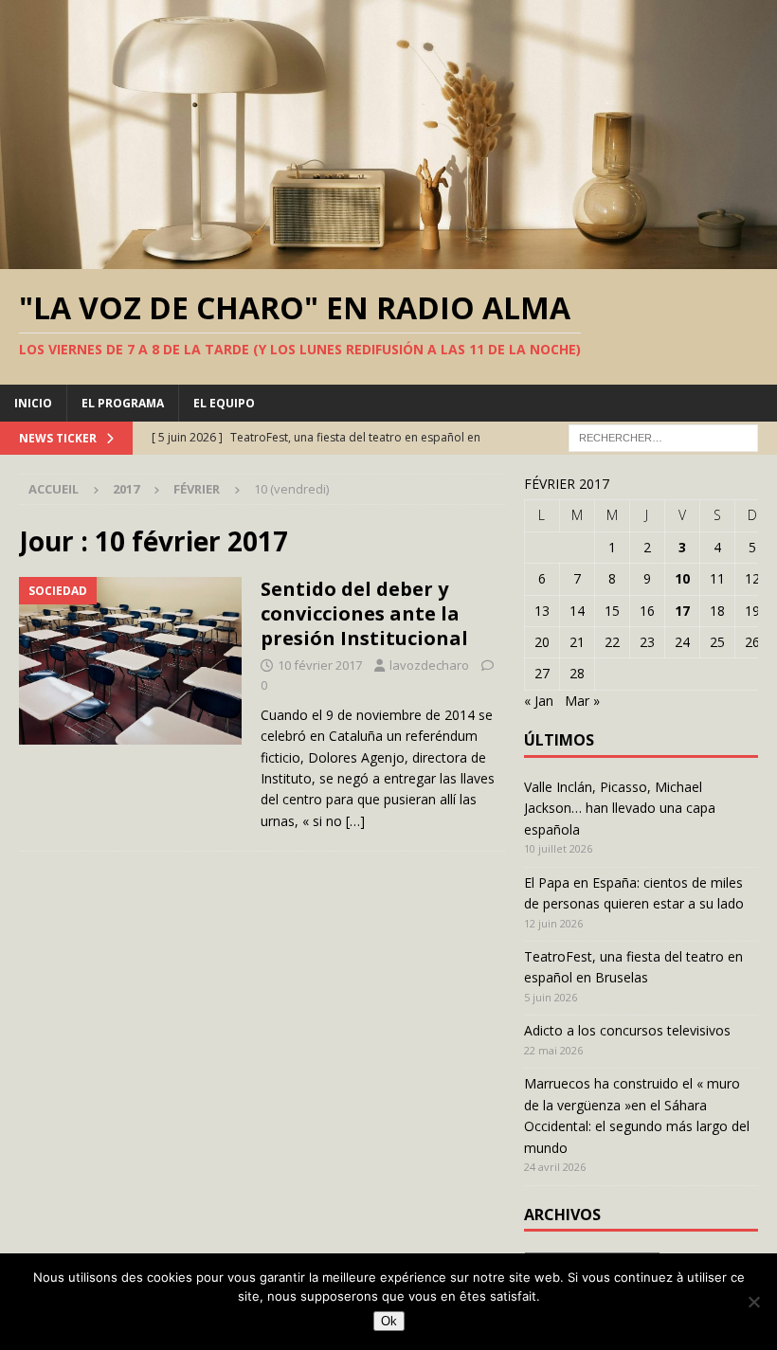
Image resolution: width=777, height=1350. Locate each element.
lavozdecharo (429, 665)
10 (682, 578)
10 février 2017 (320, 665)
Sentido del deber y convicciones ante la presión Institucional (364, 613)
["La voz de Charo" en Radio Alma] (388, 258)
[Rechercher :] (663, 436)
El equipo (224, 403)
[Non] (753, 1301)
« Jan (538, 701)
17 (682, 611)
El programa (122, 403)
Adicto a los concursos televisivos (627, 1030)
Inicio (33, 403)
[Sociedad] (130, 660)
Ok (389, 1321)
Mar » (582, 701)
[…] (355, 821)
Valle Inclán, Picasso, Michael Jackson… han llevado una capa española (619, 808)
